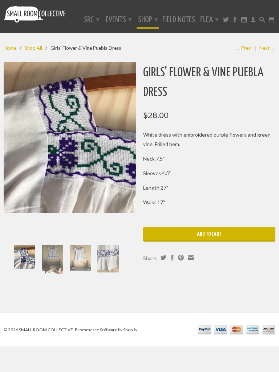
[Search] (262, 21)
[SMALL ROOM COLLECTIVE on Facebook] (235, 21)
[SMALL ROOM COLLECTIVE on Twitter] (226, 21)
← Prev (243, 48)
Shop (148, 20)
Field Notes (178, 20)
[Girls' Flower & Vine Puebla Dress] (70, 137)
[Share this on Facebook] (171, 257)
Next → (267, 48)
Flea (209, 20)
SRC (92, 20)
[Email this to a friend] (190, 257)
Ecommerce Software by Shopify (106, 329)
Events (119, 20)
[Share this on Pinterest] (180, 257)
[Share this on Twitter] (162, 257)
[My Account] (253, 21)
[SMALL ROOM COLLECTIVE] (35, 15)
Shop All (33, 48)
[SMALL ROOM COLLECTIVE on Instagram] (244, 21)
